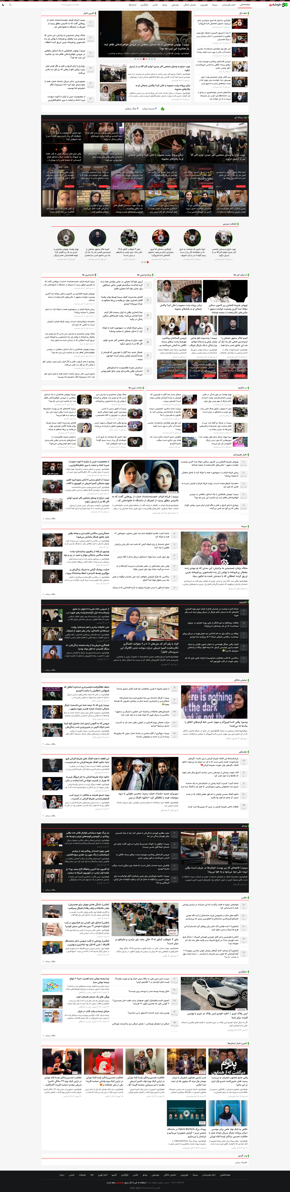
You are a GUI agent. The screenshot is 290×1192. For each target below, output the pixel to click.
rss (91, 1175)
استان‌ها (132, 5)
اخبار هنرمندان (228, 5)
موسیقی (175, 5)
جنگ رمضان (132, 109)
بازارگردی (144, 5)
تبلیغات (82, 1175)
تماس (71, 1175)
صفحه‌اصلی (245, 4)
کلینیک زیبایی (241, 1162)
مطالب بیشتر (50, 518)
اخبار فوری (102, 1175)
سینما (215, 5)
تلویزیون (204, 5)
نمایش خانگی (190, 5)
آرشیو (114, 1175)
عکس (155, 5)
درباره (62, 1175)
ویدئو (165, 5)
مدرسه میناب (149, 109)
